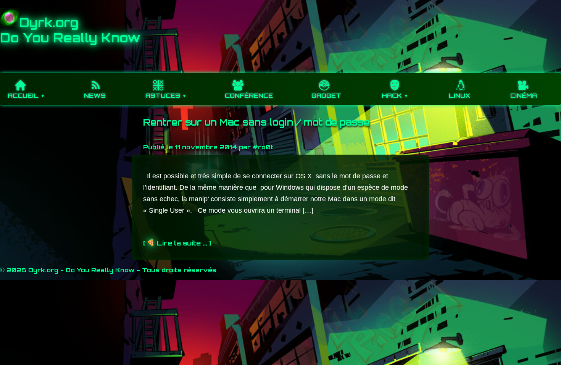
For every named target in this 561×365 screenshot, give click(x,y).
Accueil (23, 95)
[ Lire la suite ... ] (177, 243)
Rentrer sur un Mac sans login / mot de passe (256, 122)
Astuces (162, 95)
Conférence (249, 95)
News (95, 95)
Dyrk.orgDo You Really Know (70, 30)
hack (392, 95)
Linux (459, 95)
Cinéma (523, 95)
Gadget (326, 95)
